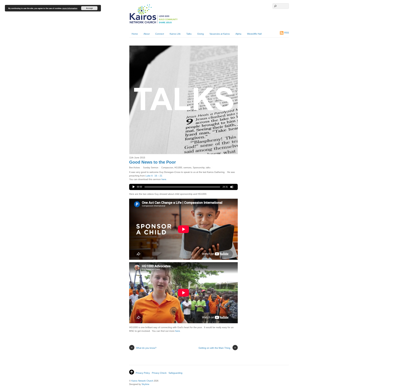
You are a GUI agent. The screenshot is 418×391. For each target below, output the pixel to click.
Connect (159, 33)
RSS (286, 32)
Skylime (145, 384)
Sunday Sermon (150, 167)
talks (208, 167)
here (177, 331)
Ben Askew (134, 167)
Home (135, 33)
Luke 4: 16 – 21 (153, 175)
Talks (189, 33)
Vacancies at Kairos (219, 33)
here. (164, 179)
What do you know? (143, 347)
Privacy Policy (143, 373)
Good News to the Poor (152, 162)
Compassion (167, 167)
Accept (89, 8)
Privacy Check (159, 373)
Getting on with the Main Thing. (217, 347)
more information (69, 8)
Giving (200, 33)
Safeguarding (175, 373)
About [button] (147, 33)
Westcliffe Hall (254, 33)
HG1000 (178, 167)
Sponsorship (199, 167)
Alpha (238, 33)
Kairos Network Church (142, 381)
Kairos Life (175, 33)
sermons (187, 167)
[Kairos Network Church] (153, 23)
